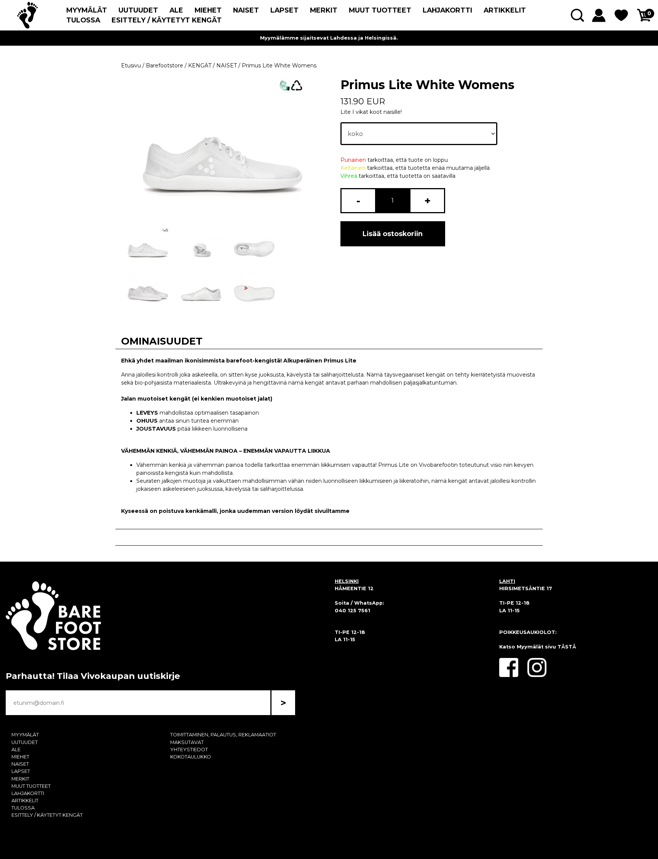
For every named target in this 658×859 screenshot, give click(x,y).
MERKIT (323, 10)
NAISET (246, 10)
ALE (176, 10)
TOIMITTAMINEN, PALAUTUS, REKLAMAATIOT (223, 735)
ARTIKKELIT (505, 10)
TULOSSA (83, 20)
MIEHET (208, 10)
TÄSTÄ (566, 647)
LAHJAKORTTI (447, 10)
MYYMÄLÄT (86, 10)
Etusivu (131, 65)
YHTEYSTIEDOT (189, 749)
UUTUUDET (138, 10)
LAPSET (284, 10)
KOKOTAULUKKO (190, 757)
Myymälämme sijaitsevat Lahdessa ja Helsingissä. (329, 38)
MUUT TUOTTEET (380, 10)
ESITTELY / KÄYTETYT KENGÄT (167, 20)
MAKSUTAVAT (187, 742)
